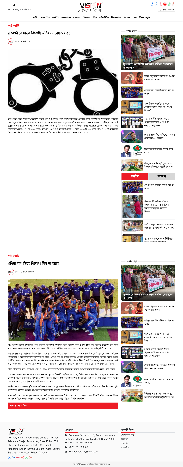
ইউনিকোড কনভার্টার (167, 10)
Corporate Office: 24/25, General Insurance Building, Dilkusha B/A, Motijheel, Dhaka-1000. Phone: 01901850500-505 (90, 439)
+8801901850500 (78, 447)
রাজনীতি (55, 17)
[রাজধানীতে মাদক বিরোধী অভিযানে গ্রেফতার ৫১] (63, 82)
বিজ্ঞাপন (124, 439)
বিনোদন (87, 17)
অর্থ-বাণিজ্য (66, 17)
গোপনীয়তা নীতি (127, 435)
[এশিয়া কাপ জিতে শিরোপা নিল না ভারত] (63, 310)
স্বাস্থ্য (135, 17)
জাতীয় (35, 17)
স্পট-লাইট (131, 31)
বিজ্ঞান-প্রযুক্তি (144, 17)
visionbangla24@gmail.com (83, 451)
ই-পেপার (124, 443)
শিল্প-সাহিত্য (116, 17)
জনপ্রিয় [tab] (135, 176)
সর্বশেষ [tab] (162, 176)
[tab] (135, 176)
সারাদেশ (76, 17)
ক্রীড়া (95, 17)
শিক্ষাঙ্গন (127, 17)
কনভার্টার (125, 447)
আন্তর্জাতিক (45, 17)
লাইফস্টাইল (104, 17)
